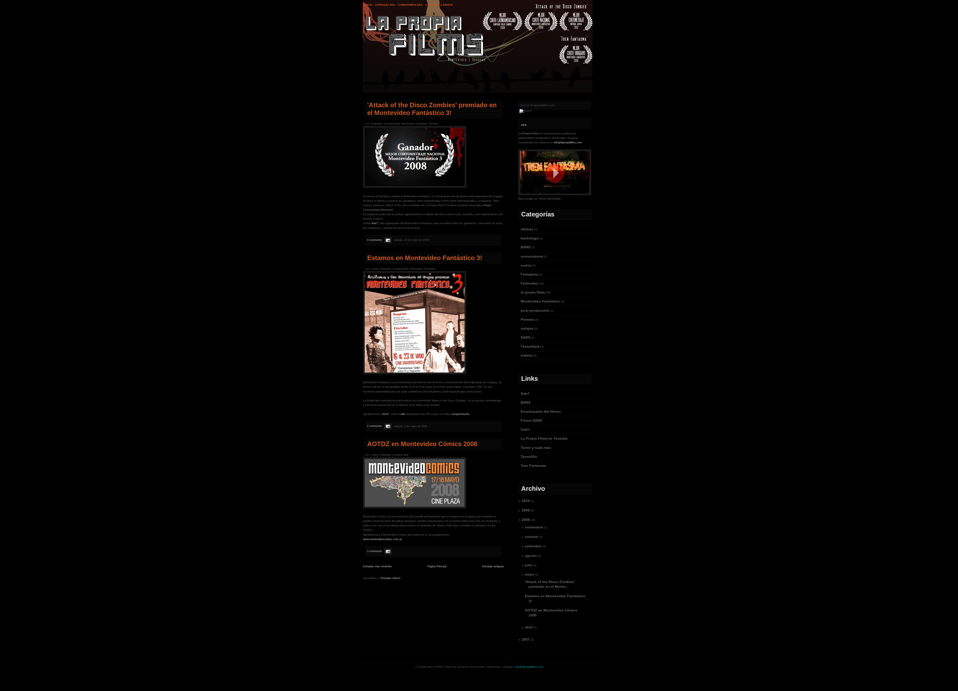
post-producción (535, 310)
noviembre (534, 527)
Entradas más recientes (377, 566)
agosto (531, 556)
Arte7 (374, 223)
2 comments (374, 426)
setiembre (533, 546)
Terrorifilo (529, 457)
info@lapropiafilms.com (568, 142)
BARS (525, 247)
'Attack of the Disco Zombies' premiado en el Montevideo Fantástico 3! (432, 108)
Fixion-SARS (531, 420)
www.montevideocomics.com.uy (382, 539)
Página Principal (437, 566)
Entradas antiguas (493, 566)
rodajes (527, 328)
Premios (433, 123)
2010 (526, 501)
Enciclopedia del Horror (541, 411)
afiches (527, 229)
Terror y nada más (536, 448)
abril (528, 627)
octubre (531, 537)
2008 (526, 520)
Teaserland (530, 346)
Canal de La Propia (439, 4)
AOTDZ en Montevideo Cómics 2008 (422, 444)
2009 (526, 510)
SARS (525, 337)
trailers (526, 355)
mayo (529, 574)
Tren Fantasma (533, 466)
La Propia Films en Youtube (544, 438)
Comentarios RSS (410, 4)
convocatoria (532, 256)
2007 (526, 639)
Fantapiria (529, 274)
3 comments (374, 551)
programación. (461, 413)
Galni (525, 429)
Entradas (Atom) (390, 578)
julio (528, 565)
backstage (529, 238)
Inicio (368, 4)
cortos (374, 268)
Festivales (377, 123)
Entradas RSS (385, 4)
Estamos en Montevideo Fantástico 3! (424, 258)
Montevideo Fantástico (414, 123)
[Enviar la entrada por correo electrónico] (387, 239)
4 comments (374, 239)
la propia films (392, 123)
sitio (402, 413)
